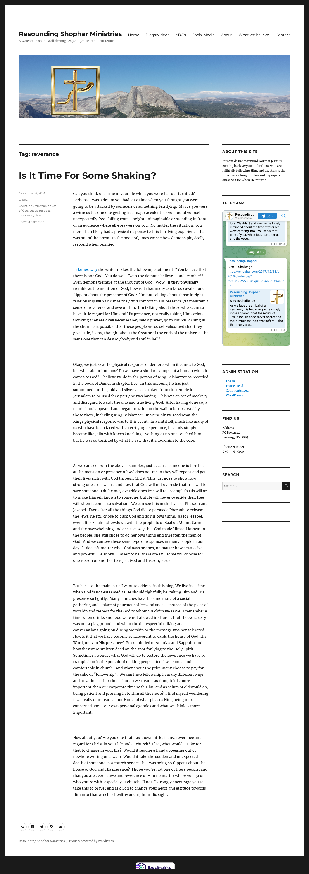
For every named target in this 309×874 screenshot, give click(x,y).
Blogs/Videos (157, 35)
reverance (26, 215)
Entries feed (234, 386)
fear (43, 206)
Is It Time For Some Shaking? (87, 175)
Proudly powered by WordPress (91, 841)
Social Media (203, 35)
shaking (41, 215)
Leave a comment (32, 221)
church (34, 206)
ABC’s (181, 35)
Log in (230, 381)
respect (44, 210)
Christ (23, 206)
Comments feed (237, 391)
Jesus (34, 210)
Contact (283, 35)
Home (133, 35)
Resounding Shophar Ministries (70, 34)
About (226, 35)
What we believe (254, 35)
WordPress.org (236, 395)
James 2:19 (87, 269)
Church (24, 199)
